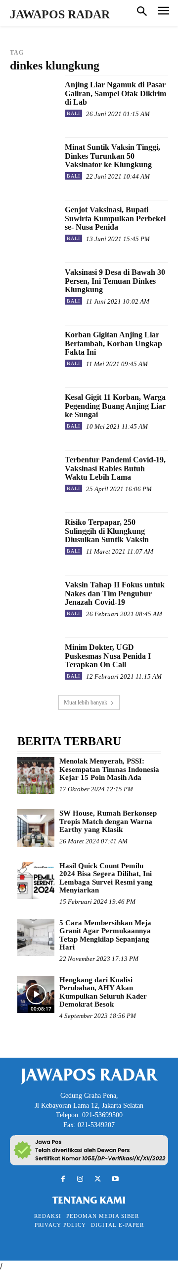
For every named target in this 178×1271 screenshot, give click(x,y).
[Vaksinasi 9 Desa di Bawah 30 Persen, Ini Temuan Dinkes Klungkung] (33, 286)
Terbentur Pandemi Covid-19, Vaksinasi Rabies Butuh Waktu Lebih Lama (115, 468)
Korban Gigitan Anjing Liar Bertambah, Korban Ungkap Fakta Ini (113, 343)
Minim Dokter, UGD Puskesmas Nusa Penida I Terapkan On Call (108, 656)
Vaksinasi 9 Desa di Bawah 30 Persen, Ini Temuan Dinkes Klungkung (115, 281)
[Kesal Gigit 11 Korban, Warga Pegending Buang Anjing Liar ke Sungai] (33, 411)
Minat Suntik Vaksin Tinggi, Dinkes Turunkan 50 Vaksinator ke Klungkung (112, 156)
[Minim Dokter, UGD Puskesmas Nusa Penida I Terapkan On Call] (33, 661)
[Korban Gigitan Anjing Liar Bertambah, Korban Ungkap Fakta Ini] (33, 349)
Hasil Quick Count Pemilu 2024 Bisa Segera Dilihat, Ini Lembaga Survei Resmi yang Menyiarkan (106, 878)
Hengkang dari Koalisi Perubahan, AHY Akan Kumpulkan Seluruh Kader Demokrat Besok (103, 992)
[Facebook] (63, 1179)
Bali (73, 113)
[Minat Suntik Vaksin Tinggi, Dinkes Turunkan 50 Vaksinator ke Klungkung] (33, 161)
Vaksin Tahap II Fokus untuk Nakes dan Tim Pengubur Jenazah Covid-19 (115, 593)
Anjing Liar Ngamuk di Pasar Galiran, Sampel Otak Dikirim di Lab (115, 93)
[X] (97, 1179)
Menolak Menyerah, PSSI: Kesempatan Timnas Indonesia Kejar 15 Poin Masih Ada (109, 769)
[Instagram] (80, 1179)
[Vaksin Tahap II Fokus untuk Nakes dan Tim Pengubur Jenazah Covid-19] (33, 599)
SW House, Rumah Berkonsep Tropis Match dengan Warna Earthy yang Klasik (108, 821)
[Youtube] (115, 1179)
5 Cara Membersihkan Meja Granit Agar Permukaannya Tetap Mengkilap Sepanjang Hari (105, 935)
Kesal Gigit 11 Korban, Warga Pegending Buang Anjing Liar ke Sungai (115, 406)
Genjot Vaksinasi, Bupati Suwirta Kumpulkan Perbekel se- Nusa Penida (115, 218)
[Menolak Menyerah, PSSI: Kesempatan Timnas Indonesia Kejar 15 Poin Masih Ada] (35, 775)
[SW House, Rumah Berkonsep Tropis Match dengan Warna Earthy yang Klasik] (35, 827)
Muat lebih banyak (85, 702)
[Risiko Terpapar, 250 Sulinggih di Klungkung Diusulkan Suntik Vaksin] (33, 536)
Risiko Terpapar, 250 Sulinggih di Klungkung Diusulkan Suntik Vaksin (107, 531)
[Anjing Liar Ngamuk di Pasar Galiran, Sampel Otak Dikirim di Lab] (33, 99)
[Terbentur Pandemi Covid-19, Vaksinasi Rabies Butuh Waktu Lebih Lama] (33, 474)
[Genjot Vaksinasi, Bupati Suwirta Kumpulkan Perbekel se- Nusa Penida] (33, 224)
